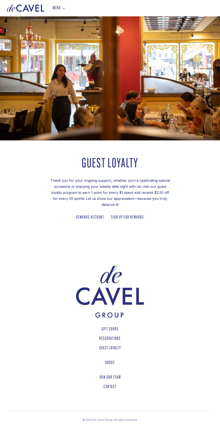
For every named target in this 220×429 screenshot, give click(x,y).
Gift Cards (110, 329)
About (110, 363)
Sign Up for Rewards (127, 217)
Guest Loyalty (110, 348)
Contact (110, 387)
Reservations (110, 339)
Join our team (110, 377)
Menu (57, 8)
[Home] (25, 8)
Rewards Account (90, 217)
